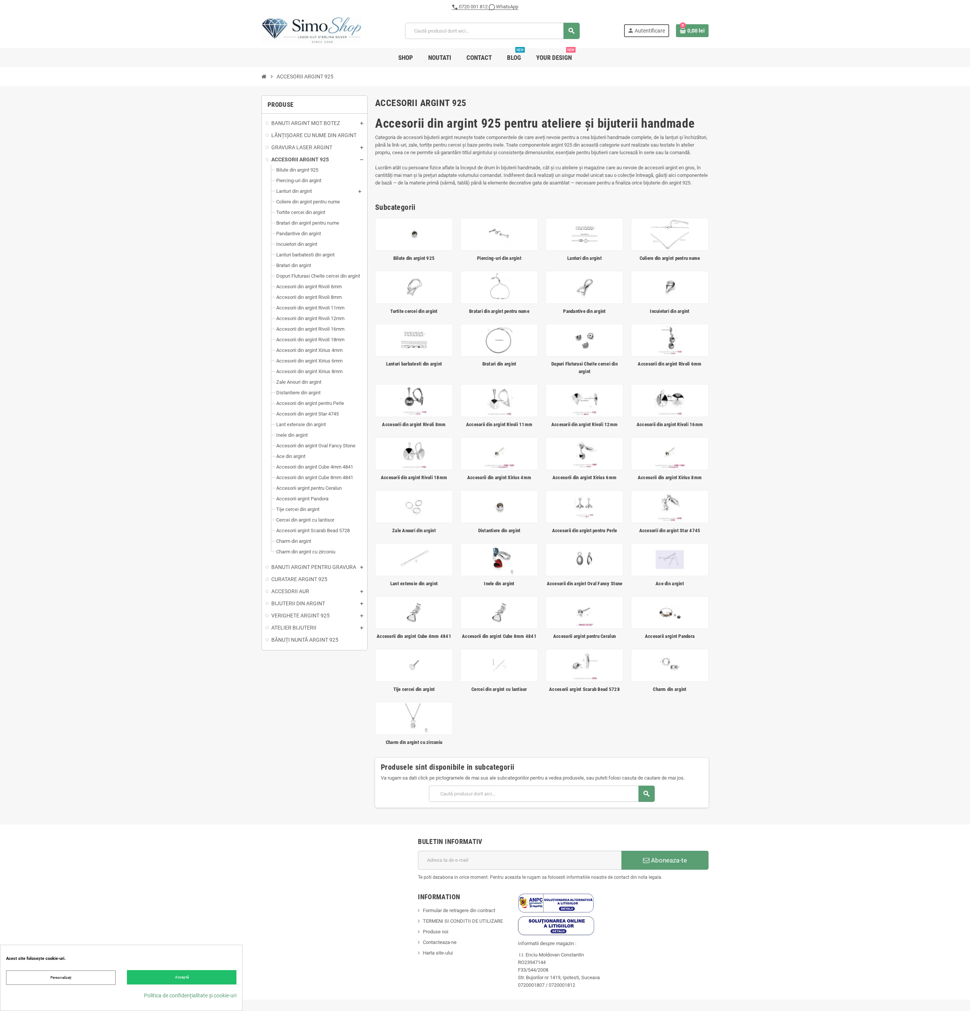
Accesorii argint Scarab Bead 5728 (584, 689)
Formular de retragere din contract (459, 910)
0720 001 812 (473, 6)
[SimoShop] (311, 30)
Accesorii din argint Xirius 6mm (584, 477)
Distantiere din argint (499, 530)
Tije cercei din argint (414, 689)
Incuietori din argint (669, 311)
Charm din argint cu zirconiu (414, 742)
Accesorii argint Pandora (670, 636)
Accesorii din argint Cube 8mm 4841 (499, 636)
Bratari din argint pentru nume (499, 311)
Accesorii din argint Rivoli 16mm (670, 424)
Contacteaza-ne (440, 942)
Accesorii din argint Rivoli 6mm (669, 364)
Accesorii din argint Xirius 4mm (499, 477)
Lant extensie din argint (414, 583)
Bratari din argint (499, 364)
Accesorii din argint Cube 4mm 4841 (414, 636)
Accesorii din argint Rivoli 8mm (414, 424)
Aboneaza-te (668, 860)
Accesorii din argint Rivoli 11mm (499, 424)
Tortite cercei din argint (414, 311)
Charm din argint (669, 689)
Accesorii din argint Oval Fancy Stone (585, 583)
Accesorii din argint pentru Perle (584, 530)
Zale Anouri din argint (414, 530)
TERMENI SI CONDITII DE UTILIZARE (463, 921)
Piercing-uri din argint (499, 258)
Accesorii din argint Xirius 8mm (670, 477)
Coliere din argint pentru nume (670, 258)
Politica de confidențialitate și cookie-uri (190, 995)
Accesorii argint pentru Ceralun (584, 636)
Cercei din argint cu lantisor (499, 689)
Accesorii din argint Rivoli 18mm (414, 477)
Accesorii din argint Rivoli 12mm (584, 424)
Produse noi (435, 931)
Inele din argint (499, 583)
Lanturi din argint (584, 258)
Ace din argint (670, 583)
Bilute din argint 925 (414, 258)
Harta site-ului (438, 953)
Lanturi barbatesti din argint (414, 364)
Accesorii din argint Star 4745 (670, 530)
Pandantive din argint (584, 311)
